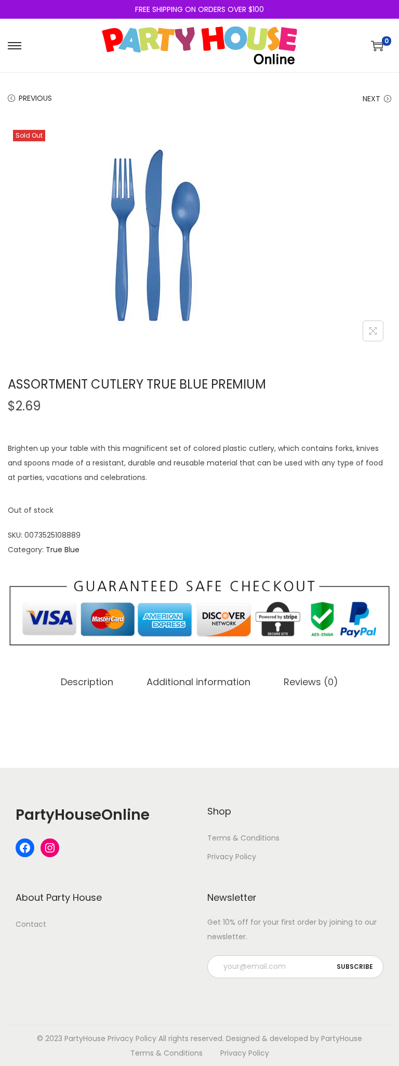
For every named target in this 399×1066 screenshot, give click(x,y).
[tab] (87, 682)
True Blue (62, 549)
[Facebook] (25, 847)
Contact (31, 924)
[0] (377, 45)
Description (87, 681)
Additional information (198, 681)
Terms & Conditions (243, 838)
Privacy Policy (231, 856)
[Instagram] (50, 847)
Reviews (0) (311, 681)
